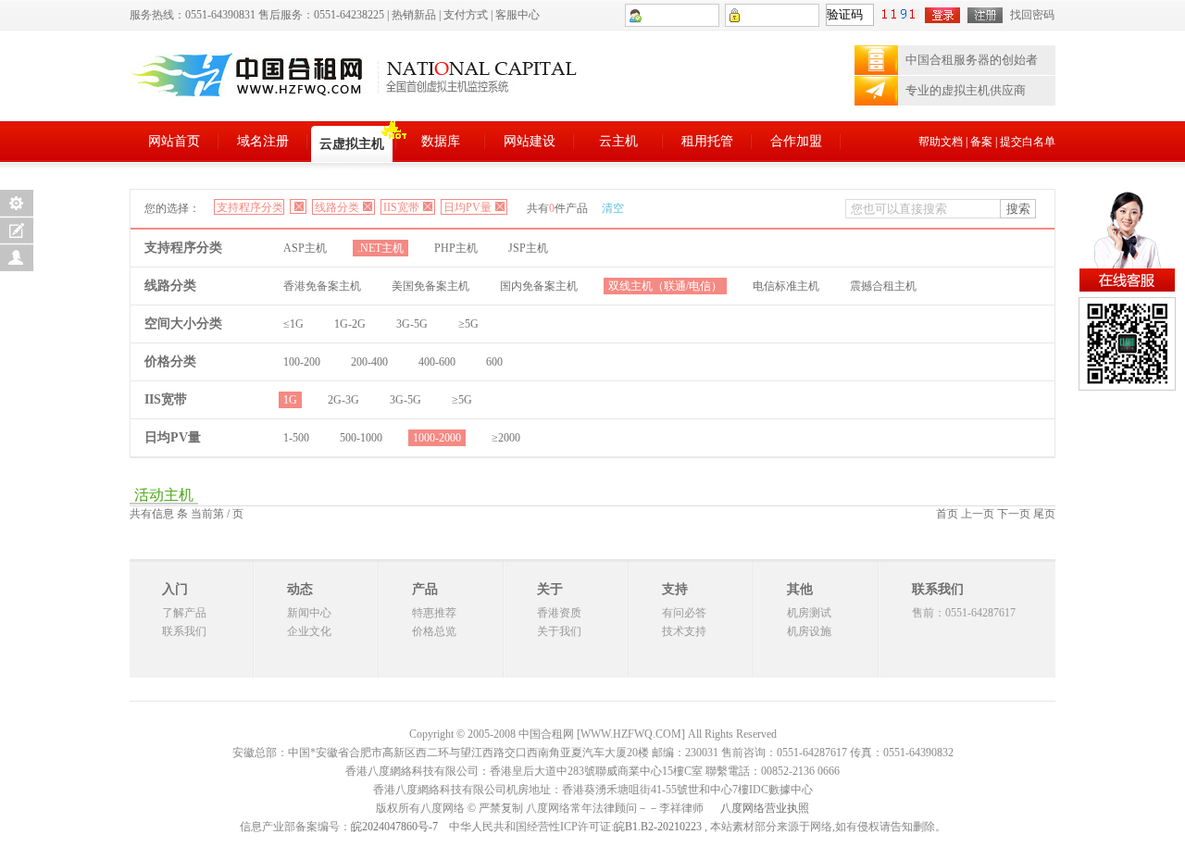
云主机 (618, 141)
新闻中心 (309, 612)
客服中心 (517, 14)
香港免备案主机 (322, 286)
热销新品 (414, 14)
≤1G (293, 323)
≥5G (468, 323)
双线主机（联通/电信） (665, 286)
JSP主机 (528, 248)
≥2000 (506, 437)
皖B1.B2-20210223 (658, 826)
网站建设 (529, 141)
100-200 (301, 361)
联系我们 (184, 631)
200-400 (369, 361)
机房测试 (809, 612)
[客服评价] (16, 257)
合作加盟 (796, 141)
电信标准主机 (786, 286)
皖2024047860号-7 (394, 826)
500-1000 (361, 437)
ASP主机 (305, 248)
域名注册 (263, 141)
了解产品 (184, 612)
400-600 (436, 361)
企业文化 (309, 631)
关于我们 (559, 631)
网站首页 (174, 141)
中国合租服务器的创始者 (971, 60)
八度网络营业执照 (764, 808)
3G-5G (412, 323)
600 (494, 361)
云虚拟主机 (351, 144)
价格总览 (434, 631)
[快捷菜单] (16, 203)
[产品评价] (16, 230)
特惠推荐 (434, 612)
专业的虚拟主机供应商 (965, 90)
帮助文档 (940, 141)
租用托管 (707, 141)
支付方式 (465, 14)
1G (290, 399)
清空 (613, 208)
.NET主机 (380, 248)
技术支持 (684, 631)
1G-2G (350, 323)
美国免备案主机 (430, 286)
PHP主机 (456, 248)
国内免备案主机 (539, 286)
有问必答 (684, 612)
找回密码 (1032, 14)
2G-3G (343, 399)
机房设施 (809, 631)
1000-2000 (437, 437)
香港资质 (559, 612)
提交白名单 (1027, 141)
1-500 (296, 437)
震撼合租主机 (883, 286)
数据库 (440, 141)
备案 (981, 141)
